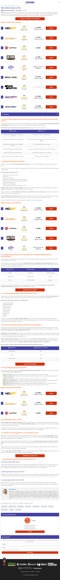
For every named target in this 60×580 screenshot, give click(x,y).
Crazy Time (51, 506)
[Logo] (30, 2)
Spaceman (11, 509)
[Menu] (59, 3)
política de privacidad (15, 549)
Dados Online (44, 506)
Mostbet (24, 108)
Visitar (30, 531)
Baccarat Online (36, 506)
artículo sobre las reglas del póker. (36, 200)
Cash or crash (18, 509)
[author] (2, 10)
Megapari (24, 79)
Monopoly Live (4, 509)
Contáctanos (37, 571)
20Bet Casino (10, 276)
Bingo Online (28, 506)
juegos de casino (13, 12)
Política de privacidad (25, 571)
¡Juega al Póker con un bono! (30, 19)
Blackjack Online (12, 506)
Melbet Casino (24, 30)
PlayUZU (24, 69)
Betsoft (50, 276)
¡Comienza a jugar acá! (30, 456)
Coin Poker (24, 49)
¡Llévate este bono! (30, 364)
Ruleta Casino (4, 506)
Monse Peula (12, 489)
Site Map (32, 571)
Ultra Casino (24, 59)
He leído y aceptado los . (11, 549)
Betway (10, 272)
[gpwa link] (12, 565)
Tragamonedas (21, 506)
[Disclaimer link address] (22, 565)
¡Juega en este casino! (30, 290)
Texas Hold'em (16, 191)
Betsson (10, 280)
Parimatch (24, 89)
